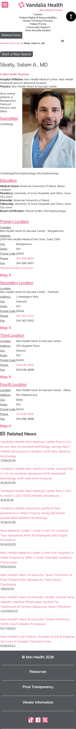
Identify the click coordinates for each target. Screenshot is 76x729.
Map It (5, 275)
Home (3, 43)
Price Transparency (37, 687)
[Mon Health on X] (45, 720)
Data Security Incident (38, 30)
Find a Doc (15, 43)
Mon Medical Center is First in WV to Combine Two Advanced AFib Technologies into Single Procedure (34, 535)
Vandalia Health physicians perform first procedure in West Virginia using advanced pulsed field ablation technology (32, 513)
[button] (5, 5)
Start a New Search (16, 54)
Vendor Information (38, 702)
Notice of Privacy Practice (38, 20)
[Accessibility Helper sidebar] (71, 16)
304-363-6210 (25, 316)
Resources (38, 672)
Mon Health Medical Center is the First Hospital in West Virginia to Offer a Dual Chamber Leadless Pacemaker (37, 557)
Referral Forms (11, 35)
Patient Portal (38, 24)
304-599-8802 (25, 258)
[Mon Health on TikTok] (31, 720)
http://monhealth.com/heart (16, 268)
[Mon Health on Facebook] (38, 720)
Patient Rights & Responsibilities (38, 17)
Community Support (38, 27)
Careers (38, 14)
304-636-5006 (25, 365)
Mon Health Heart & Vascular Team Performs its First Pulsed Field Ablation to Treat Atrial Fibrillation (36, 579)
